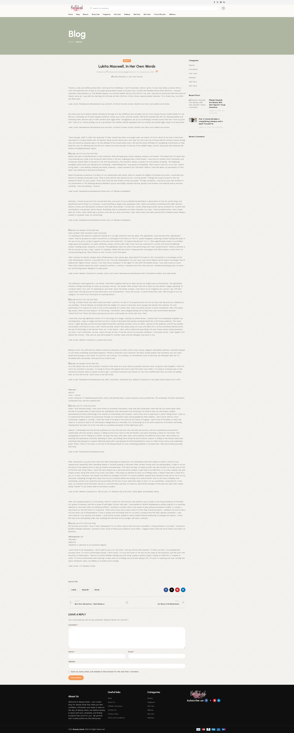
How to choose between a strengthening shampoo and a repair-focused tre (211, 121)
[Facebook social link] (214, 2)
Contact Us (112, 710)
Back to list (127, 602)
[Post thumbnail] (198, 106)
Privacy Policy (113, 714)
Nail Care (193, 82)
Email (131, 652)
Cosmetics (193, 69)
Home (70, 42)
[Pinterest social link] (220, 2)
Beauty (79, 42)
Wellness (150, 718)
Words (97, 590)
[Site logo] (77, 8)
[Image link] (198, 694)
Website (71, 662)
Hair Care (193, 73)
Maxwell (85, 590)
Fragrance (151, 702)
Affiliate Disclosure (115, 706)
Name (71, 652)
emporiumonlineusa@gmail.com (122, 72)
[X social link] (217, 2)
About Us (111, 702)
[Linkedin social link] (224, 2)
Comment (73, 625)
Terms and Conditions (116, 718)
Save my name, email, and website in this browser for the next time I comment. (105, 672)
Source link (73, 582)
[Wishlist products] (223, 8)
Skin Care (193, 86)
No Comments (217, 127)
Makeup (192, 78)
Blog (109, 698)
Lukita (73, 590)
